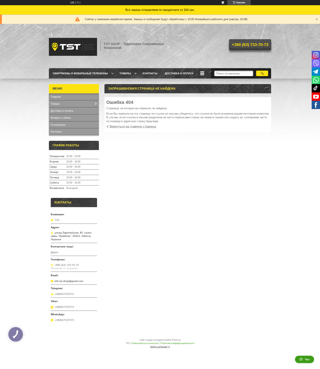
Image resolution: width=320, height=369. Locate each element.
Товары (125, 73)
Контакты (150, 73)
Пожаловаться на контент (145, 343)
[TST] (73, 46)
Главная (56, 96)
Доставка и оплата (179, 73)
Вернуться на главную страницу (133, 126)
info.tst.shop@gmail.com (68, 281)
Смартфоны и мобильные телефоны (80, 73)
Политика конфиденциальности (177, 343)
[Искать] (262, 73)
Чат (307, 359)
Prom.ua (176, 340)
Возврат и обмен (61, 117)
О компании (58, 124)
